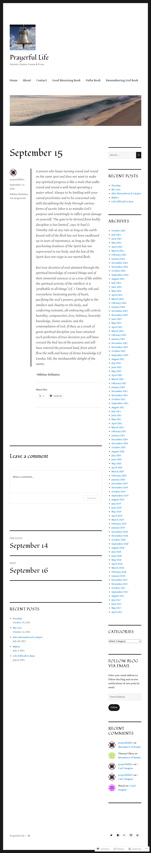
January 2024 (118, 307)
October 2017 (118, 588)
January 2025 (118, 258)
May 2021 (116, 419)
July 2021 (116, 411)
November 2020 (119, 443)
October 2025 (118, 230)
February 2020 (118, 475)
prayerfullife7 (17, 179)
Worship (17, 618)
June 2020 (116, 459)
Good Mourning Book (66, 80)
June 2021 (116, 415)
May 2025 (116, 242)
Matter (16, 646)
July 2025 (116, 234)
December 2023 (119, 311)
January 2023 (118, 339)
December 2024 (119, 262)
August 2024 (117, 278)
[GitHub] (130, 835)
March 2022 (117, 379)
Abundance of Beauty (129, 747)
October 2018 (118, 539)
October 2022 (118, 351)
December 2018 (119, 531)
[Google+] (124, 835)
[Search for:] (122, 155)
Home (14, 80)
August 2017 (117, 595)
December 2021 (119, 391)
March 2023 (117, 331)
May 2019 (116, 511)
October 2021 (118, 399)
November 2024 (119, 266)
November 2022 (119, 347)
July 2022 (116, 363)
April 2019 (116, 515)
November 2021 (119, 395)
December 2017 (119, 579)
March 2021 (117, 427)
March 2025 (117, 250)
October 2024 (118, 270)
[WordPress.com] (137, 835)
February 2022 (118, 383)
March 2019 (117, 519)
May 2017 (116, 608)
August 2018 (117, 547)
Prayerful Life (29, 57)
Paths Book (93, 80)
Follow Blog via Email (123, 663)
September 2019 (119, 495)
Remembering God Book (122, 80)
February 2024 (118, 303)
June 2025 (116, 238)
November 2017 (119, 584)
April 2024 (116, 294)
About (27, 80)
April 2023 (116, 327)
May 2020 (116, 463)
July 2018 (116, 551)
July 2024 (116, 282)
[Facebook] (117, 835)
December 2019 (119, 483)
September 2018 (119, 543)
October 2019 (118, 491)
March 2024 (117, 299)
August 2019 (117, 499)
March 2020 (117, 471)
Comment (91, 498)
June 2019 (116, 507)
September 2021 (119, 403)
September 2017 (119, 592)
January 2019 (118, 527)
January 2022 (118, 387)
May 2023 (116, 323)
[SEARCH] (138, 155)
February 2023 (118, 335)
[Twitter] (111, 835)
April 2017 (116, 612)
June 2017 (116, 604)
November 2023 (119, 315)
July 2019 (116, 503)
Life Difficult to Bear (24, 655)
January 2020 (118, 479)
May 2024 (116, 291)
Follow (114, 707)
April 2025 (116, 246)
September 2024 (119, 275)
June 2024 (116, 287)
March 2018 (117, 567)
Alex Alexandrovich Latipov (27, 637)
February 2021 (118, 431)
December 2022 (119, 343)
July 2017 (116, 600)
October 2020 (118, 447)
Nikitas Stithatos (19, 194)
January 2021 (118, 435)
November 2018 (119, 535)
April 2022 (116, 375)
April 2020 (116, 467)
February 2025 (118, 254)
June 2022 (116, 367)
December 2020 (119, 439)
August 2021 (117, 407)
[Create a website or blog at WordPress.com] (29, 835)
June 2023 (116, 319)
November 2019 (119, 487)
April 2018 (116, 563)
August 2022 (117, 359)
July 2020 (116, 455)
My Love (17, 627)
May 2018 (116, 559)
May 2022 (116, 371)
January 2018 (118, 575)
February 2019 (118, 523)
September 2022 (119, 355)
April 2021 (116, 423)
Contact (41, 80)
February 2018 (118, 572)
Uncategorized (18, 198)
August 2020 (117, 451)
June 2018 (116, 556)
